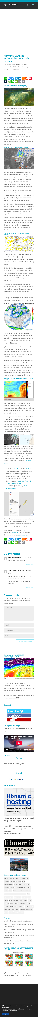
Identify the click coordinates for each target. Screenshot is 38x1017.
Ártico (22, 912)
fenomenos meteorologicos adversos (13, 894)
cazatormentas (17, 884)
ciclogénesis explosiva (10, 887)
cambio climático (9, 884)
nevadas (7, 903)
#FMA (28, 469)
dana (10, 890)
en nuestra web (23, 535)
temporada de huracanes (26, 909)
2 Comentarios (15, 69)
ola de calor (22, 903)
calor (23, 881)
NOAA (16, 903)
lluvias (6, 900)
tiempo (6, 912)
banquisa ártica (24, 878)
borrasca (7, 881)
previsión (21, 906)
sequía (31, 906)
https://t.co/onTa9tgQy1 (24, 481)
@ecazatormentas (9, 764)
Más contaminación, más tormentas (21, 921)
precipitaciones (13, 906)
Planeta (6, 906)
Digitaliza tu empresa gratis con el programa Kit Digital (19, 819)
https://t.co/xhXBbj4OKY (13, 483)
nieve (11, 903)
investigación (17, 897)
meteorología (23, 900)
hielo (28, 894)
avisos (17, 878)
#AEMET (17, 469)
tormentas (16, 912)
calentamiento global (16, 881)
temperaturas (15, 909)
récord (26, 906)
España (15, 890)
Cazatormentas (10, 64)
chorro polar (26, 884)
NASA (29, 900)
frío (25, 894)
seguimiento (14, 532)
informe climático (9, 897)
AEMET (6, 878)
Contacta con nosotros (12, 833)
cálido (6, 890)
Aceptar (5, 1014)
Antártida (12, 878)
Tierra (11, 912)
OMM (28, 903)
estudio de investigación (25, 890)
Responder (29, 564)
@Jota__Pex (20, 764)
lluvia (29, 897)
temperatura (7, 909)
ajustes (15, 1011)
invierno (24, 897)
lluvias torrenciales (13, 900)
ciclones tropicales (21, 887)
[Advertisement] (19, 33)
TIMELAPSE (21, 728)
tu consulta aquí (26, 975)
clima (29, 887)
